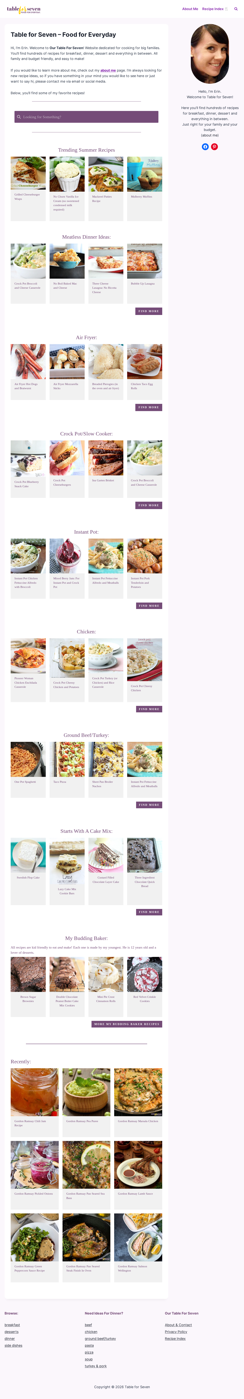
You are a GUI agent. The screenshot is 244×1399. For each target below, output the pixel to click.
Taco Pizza (59, 781)
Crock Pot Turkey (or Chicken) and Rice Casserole (104, 682)
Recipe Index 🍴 (215, 9)
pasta (89, 1345)
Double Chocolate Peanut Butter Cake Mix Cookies (67, 1001)
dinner (10, 1339)
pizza (89, 1352)
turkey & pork (96, 1366)
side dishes (13, 1345)
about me (210, 135)
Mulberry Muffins (141, 196)
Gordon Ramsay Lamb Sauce (135, 1193)
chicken (91, 1332)
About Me (190, 9)
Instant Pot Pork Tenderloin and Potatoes (140, 582)
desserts (11, 1332)
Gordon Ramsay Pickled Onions (33, 1193)
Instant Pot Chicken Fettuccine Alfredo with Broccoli (26, 582)
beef (88, 1325)
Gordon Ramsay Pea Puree (82, 1121)
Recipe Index (175, 1339)
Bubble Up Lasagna (143, 283)
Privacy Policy (176, 1332)
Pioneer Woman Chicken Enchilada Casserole (25, 682)
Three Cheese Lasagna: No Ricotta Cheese (104, 288)
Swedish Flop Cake (28, 877)
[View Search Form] (236, 9)
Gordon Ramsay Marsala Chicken (138, 1121)
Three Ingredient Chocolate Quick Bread (145, 882)
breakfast (12, 1325)
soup (89, 1359)
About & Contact (178, 1325)
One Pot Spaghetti (25, 781)
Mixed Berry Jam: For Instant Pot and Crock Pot (66, 582)
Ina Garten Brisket (103, 480)
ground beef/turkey (100, 1339)
